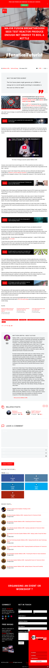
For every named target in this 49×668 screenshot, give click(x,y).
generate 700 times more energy (33, 105)
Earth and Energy (14, 68)
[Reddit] (11, 325)
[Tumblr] (7, 325)
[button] (44, 406)
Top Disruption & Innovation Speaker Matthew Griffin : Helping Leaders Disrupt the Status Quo (26, 534)
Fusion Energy (22, 319)
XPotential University (26, 99)
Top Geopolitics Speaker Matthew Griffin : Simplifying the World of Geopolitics (24, 521)
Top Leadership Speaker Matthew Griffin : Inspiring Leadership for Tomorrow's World (25, 528)
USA (4, 321)
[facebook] (3, 616)
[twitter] (3, 618)
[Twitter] (4, 325)
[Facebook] (2, 325)
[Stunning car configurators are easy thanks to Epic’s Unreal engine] (9, 412)
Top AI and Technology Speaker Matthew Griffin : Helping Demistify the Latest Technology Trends (27, 540)
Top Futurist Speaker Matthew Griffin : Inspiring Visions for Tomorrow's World (24, 515)
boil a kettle (12, 238)
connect (33, 99)
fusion (29, 104)
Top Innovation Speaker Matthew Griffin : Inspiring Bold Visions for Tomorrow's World (25, 560)
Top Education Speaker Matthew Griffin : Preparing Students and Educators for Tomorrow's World (27, 547)
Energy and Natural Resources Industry (10, 319)
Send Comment (8, 464)
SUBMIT (21, 643)
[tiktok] (11, 616)
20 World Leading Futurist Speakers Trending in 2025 (18, 508)
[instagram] (5, 616)
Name (20, 609)
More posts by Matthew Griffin (20, 397)
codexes (24, 101)
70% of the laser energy (23, 299)
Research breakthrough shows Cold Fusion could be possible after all (7, 310)
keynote (41, 99)
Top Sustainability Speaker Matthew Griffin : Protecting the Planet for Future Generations (26, 553)
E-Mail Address (22, 616)
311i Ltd (11, 662)
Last (34, 613)
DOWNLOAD (24, 5)
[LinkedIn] (9, 325)
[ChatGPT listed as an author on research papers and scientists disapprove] (28, 412)
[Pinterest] (6, 325)
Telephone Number (23, 621)
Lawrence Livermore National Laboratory (17, 172)
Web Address (21, 626)
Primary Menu (45, 11)
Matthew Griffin (6, 68)
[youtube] (5, 618)
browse (29, 101)
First (19, 613)
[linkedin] (8, 616)
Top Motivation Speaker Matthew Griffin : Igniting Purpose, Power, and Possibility (25, 566)
